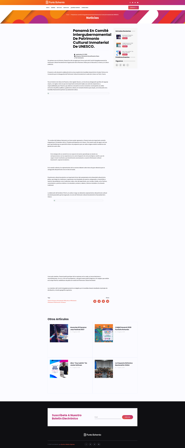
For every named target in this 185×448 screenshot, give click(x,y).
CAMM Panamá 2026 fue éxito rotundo (123, 328)
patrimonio (57, 302)
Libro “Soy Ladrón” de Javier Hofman (78, 364)
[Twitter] (135, 2)
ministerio (73, 300)
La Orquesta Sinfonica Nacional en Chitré (124, 364)
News (97, 56)
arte (50, 300)
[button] (94, 301)
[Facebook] (133, 2)
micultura (67, 300)
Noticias (59, 7)
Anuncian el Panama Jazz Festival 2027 (78, 328)
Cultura (54, 300)
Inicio (47, 7)
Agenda (53, 7)
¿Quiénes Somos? (75, 7)
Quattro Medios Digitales (68, 444)
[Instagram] (130, 2)
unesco (64, 302)
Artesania (78, 56)
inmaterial (60, 300)
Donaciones (85, 7)
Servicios (66, 7)
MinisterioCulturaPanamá (88, 56)
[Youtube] (138, 2)
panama (51, 302)
